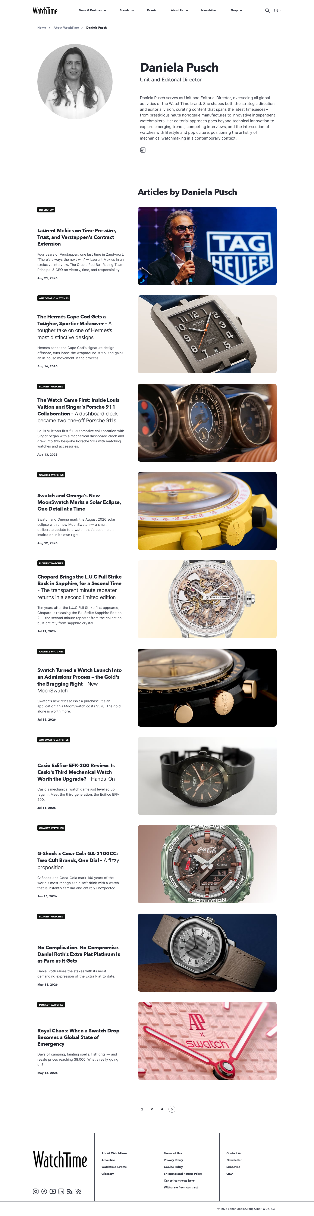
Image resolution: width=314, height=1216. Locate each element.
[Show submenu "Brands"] (132, 10)
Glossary (107, 1174)
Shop (234, 10)
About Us (177, 10)
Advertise (108, 1160)
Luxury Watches (51, 386)
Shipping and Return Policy (183, 1174)
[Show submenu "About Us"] (187, 10)
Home (41, 28)
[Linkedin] (143, 149)
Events (151, 10)
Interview (46, 210)
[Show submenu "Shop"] (241, 10)
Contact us (234, 1153)
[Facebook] (44, 1191)
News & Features (90, 10)
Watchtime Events (114, 1167)
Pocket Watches (51, 1005)
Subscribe (233, 1167)
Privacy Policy (173, 1160)
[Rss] (69, 1191)
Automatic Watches (54, 298)
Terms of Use (173, 1153)
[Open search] (267, 10)
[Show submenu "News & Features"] (105, 10)
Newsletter (208, 10)
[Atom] (78, 1191)
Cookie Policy (173, 1167)
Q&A (229, 1174)
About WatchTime (66, 28)
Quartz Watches (51, 475)
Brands (124, 10)
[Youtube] (52, 1191)
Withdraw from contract (181, 1187)
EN (276, 10)
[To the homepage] (60, 1159)
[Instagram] (35, 1191)
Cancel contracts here (179, 1181)
